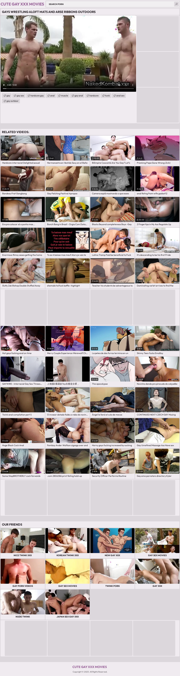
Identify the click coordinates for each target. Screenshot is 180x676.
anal (52, 95)
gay (8, 95)
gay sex (20, 95)
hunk (107, 95)
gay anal (79, 95)
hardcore (94, 95)
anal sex (120, 95)
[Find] (176, 4)
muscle (64, 95)
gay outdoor (12, 100)
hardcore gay (37, 95)
